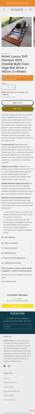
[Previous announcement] (3, 3)
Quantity (4, 83)
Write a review (17, 306)
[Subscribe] (29, 326)
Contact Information (11, 382)
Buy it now (17, 108)
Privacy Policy (8, 387)
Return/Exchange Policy (12, 391)
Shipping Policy (9, 395)
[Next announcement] (31, 3)
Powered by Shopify (24, 412)
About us (7, 378)
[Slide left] (13, 50)
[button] (4, 9)
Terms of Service (9, 400)
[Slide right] (22, 50)
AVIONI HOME (14, 412)
